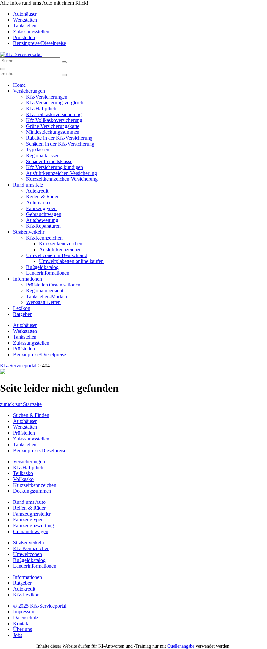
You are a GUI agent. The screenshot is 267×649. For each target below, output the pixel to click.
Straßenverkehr (28, 232)
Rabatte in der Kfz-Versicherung (59, 138)
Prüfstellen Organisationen (53, 284)
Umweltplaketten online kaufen (71, 261)
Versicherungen (29, 91)
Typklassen (37, 149)
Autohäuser (25, 14)
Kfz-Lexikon (26, 594)
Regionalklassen (43, 155)
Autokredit (37, 190)
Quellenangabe (180, 646)
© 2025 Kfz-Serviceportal (39, 606)
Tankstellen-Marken (46, 296)
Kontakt (21, 623)
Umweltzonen (27, 554)
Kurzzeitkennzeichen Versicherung (62, 179)
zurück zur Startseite (21, 404)
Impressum (24, 611)
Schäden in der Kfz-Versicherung (60, 144)
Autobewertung (42, 220)
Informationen (27, 279)
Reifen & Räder (42, 196)
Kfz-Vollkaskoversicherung (54, 120)
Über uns (22, 629)
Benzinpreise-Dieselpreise (39, 450)
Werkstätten (25, 20)
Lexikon (21, 308)
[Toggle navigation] (2, 69)
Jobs (17, 635)
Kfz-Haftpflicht (42, 108)
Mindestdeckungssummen (52, 132)
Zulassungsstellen (31, 31)
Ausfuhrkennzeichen (60, 249)
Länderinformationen (47, 273)
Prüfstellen (24, 37)
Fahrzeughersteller (32, 514)
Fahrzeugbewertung (33, 525)
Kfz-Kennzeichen (44, 237)
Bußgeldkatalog (42, 267)
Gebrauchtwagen (43, 214)
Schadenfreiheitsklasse (49, 161)
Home (19, 85)
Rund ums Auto (29, 502)
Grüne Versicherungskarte (52, 126)
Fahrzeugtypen (41, 208)
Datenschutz (25, 617)
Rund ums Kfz (28, 185)
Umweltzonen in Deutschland (56, 255)
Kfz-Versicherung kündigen (54, 167)
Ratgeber (22, 314)
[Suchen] (64, 62)
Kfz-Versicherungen (46, 97)
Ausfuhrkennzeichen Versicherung (61, 173)
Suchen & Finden (31, 415)
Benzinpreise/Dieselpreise (39, 43)
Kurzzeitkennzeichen (60, 243)
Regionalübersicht (44, 290)
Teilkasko (23, 473)
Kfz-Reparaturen (43, 226)
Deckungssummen (32, 491)
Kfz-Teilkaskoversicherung (54, 114)
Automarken (39, 202)
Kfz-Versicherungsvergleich (54, 102)
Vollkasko (23, 479)
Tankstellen (24, 25)
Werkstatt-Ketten (43, 302)
